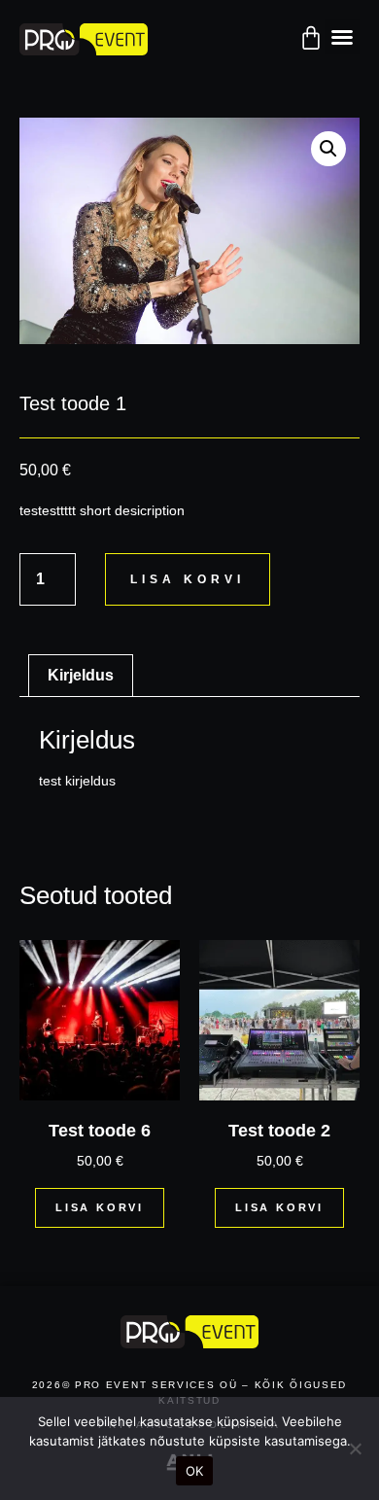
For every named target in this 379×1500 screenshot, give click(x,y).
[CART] (311, 38)
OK (195, 1471)
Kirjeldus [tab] (81, 675)
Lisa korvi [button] (99, 1207)
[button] (342, 36)
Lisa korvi (187, 579)
